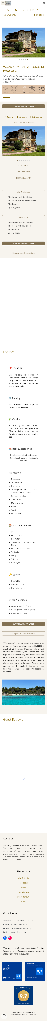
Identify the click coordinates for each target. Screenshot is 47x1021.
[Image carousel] (23, 44)
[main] (23, 14)
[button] (2, 3)
